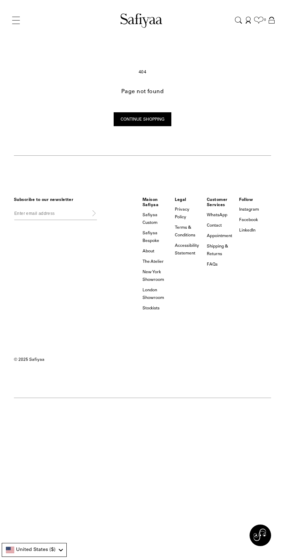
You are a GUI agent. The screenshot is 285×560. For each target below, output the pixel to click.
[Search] (238, 20)
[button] (16, 26)
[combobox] (34, 550)
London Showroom (153, 294)
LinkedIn (247, 230)
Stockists (151, 308)
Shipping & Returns (217, 250)
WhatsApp (217, 215)
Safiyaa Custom (149, 219)
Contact (214, 226)
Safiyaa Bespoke (150, 237)
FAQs (212, 264)
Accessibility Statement (187, 249)
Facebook (248, 220)
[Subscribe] (94, 213)
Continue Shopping (142, 119)
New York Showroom (153, 276)
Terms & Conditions (185, 231)
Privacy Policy (182, 213)
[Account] (248, 20)
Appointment (220, 236)
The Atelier (153, 262)
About (148, 251)
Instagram (249, 210)
